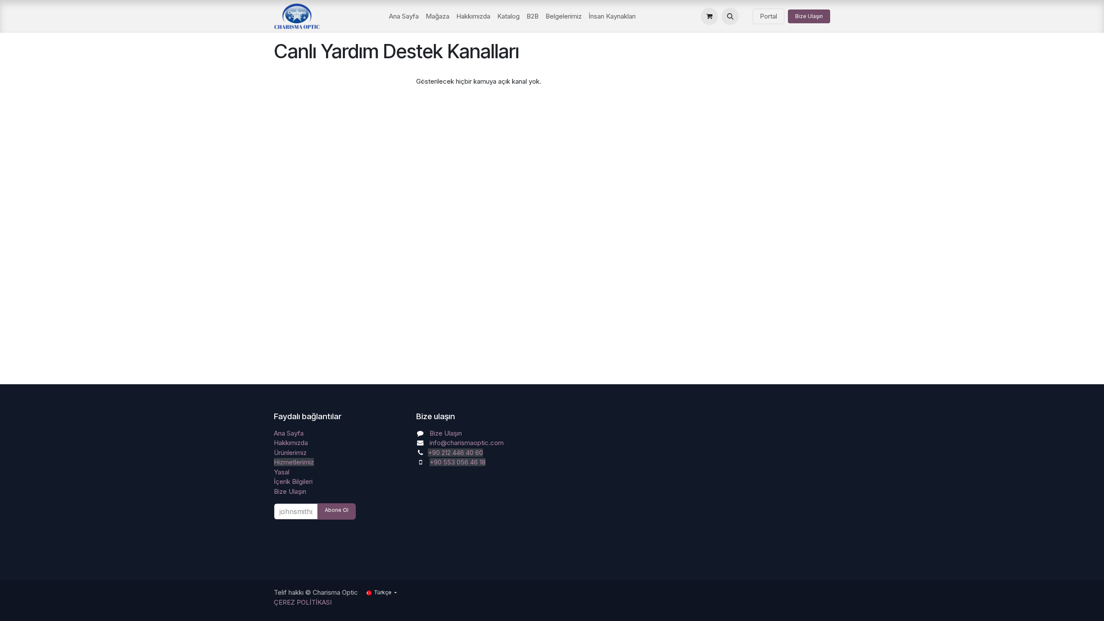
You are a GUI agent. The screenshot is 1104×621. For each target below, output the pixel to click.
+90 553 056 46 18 (458, 462)
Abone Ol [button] (336, 510)
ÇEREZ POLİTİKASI (303, 602)
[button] (730, 16)
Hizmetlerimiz (294, 462)
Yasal (281, 472)
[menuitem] (404, 16)
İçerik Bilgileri (293, 481)
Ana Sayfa (289, 433)
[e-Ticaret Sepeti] (709, 16)
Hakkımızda (291, 443)
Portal (768, 16)
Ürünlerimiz (290, 452)
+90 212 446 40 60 (455, 452)
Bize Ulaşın (809, 16)
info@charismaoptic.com (467, 443)
